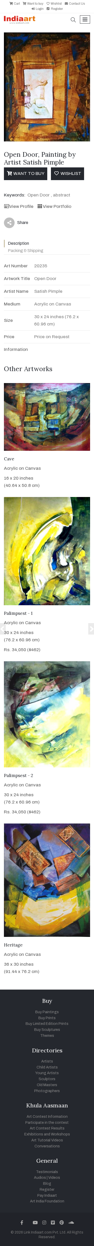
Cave (9, 459)
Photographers (47, 1091)
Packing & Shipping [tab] (25, 250)
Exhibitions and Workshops (47, 1134)
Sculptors (47, 1079)
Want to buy (34, 3)
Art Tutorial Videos (47, 1140)
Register (56, 9)
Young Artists (47, 1073)
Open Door (38, 195)
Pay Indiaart (47, 1195)
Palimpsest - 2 (18, 775)
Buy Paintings (47, 1012)
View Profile (21, 206)
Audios (40, 1178)
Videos (54, 1178)
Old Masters (47, 1085)
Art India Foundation (47, 1201)
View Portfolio (57, 206)
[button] (73, 20)
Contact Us (76, 3)
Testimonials (47, 1172)
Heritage (13, 945)
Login (39, 9)
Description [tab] (18, 243)
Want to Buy (28, 173)
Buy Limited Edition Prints (47, 1024)
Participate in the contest (47, 1123)
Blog (47, 1184)
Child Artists (47, 1067)
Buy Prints (47, 1018)
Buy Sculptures (47, 1030)
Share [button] (18, 223)
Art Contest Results (47, 1128)
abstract (61, 195)
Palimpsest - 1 (18, 613)
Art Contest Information (47, 1117)
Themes (47, 1036)
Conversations (47, 1146)
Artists (47, 1061)
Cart (16, 3)
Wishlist (56, 3)
